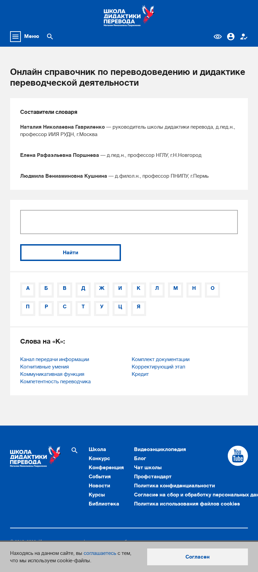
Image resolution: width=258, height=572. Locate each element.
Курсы (97, 494)
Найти (70, 252)
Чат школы (148, 467)
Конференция (106, 467)
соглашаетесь (100, 553)
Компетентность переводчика (55, 381)
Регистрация (244, 37)
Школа (97, 449)
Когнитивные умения (44, 366)
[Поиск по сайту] (50, 37)
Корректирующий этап (158, 366)
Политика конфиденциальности (174, 485)
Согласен (197, 557)
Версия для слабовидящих (218, 37)
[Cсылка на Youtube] (238, 456)
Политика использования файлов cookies (187, 504)
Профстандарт (153, 476)
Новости (99, 485)
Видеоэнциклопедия (160, 449)
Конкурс (99, 458)
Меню (31, 36)
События (100, 476)
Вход (231, 37)
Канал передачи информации (54, 359)
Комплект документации (160, 359)
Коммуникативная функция (52, 374)
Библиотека (104, 504)
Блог (140, 458)
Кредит (140, 374)
